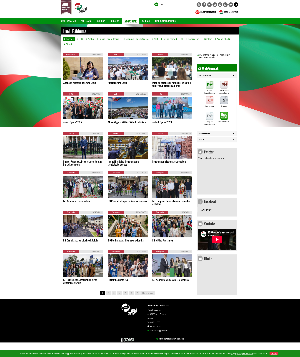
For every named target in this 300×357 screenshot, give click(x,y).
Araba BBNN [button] (223, 38)
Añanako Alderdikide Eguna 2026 (80, 82)
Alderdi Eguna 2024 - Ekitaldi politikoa (127, 122)
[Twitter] (209, 4)
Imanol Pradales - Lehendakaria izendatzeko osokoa (123, 163)
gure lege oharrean (244, 353)
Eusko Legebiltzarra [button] (108, 38)
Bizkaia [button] (69, 44)
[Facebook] (204, 4)
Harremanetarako (165, 20)
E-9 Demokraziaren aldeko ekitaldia (80, 240)
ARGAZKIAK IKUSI (78, 76)
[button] (236, 4)
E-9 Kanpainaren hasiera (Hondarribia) (171, 280)
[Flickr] (214, 4)
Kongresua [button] (193, 38)
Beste (201, 139)
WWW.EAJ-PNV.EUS (231, 12)
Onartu (274, 353)
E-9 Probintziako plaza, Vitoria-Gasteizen (128, 201)
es (162, 4)
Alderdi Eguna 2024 (162, 122)
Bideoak (115, 20)
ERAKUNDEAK (205, 75)
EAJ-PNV (206, 210)
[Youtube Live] (230, 4)
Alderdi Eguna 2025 (118, 82)
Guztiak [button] (69, 38)
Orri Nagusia (68, 20)
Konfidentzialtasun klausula (171, 338)
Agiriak (146, 20)
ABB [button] (155, 38)
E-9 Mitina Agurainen (162, 240)
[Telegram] (220, 4)
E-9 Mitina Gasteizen (118, 280)
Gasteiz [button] (208, 38)
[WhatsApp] (225, 4)
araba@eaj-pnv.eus (159, 330)
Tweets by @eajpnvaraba (211, 158)
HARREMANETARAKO (208, 12)
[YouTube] (199, 4)
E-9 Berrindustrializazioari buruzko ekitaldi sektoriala (80, 281)
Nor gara (86, 20)
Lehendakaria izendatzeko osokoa (169, 161)
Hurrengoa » (147, 293)
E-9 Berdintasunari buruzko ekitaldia (126, 240)
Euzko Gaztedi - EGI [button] (172, 38)
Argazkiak (131, 20)
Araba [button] (90, 38)
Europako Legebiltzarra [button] (136, 38)
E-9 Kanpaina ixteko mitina (76, 201)
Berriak (101, 20)
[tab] (217, 75)
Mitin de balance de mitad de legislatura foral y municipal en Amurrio (172, 84)
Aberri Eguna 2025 (72, 122)
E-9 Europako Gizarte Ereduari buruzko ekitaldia (171, 202)
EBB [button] (80, 38)
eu (156, 4)
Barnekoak (204, 133)
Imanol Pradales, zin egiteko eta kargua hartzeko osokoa (82, 163)
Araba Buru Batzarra (158, 305)
